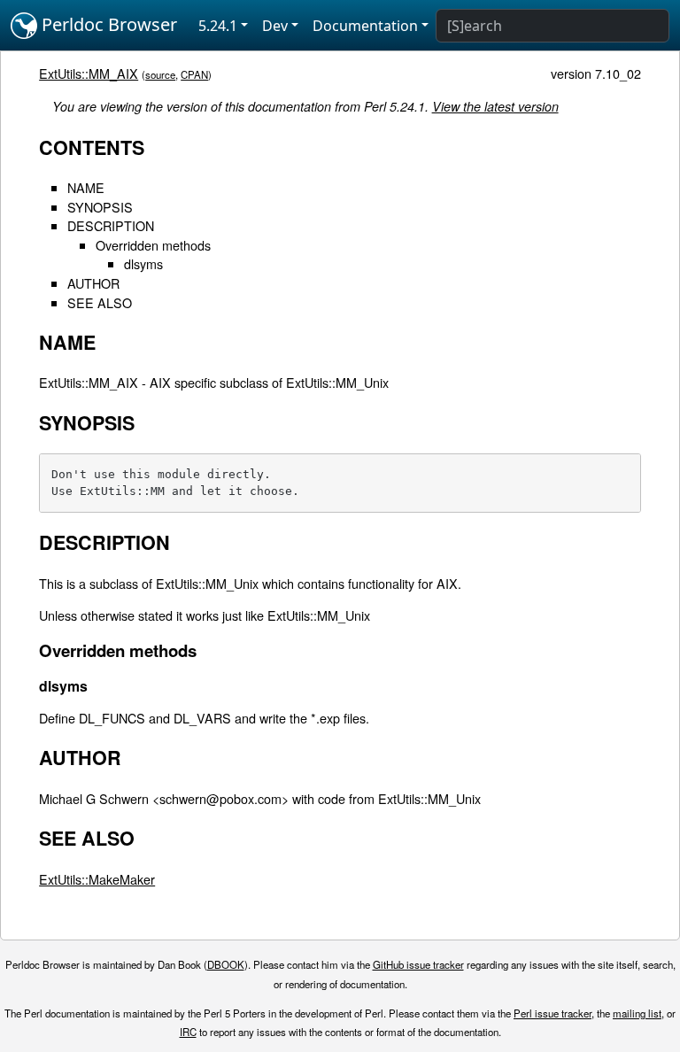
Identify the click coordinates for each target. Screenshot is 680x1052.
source (160, 74)
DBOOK (225, 964)
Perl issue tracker (552, 1013)
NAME (85, 187)
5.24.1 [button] (217, 25)
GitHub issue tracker (418, 964)
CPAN (194, 74)
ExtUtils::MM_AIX (88, 73)
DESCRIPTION (110, 225)
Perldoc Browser (107, 24)
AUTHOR (93, 283)
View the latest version (495, 106)
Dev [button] (275, 25)
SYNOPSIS (100, 206)
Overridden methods (153, 245)
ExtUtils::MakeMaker (97, 879)
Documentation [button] (365, 25)
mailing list (637, 1013)
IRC (188, 1032)
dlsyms (143, 263)
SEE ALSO (99, 302)
